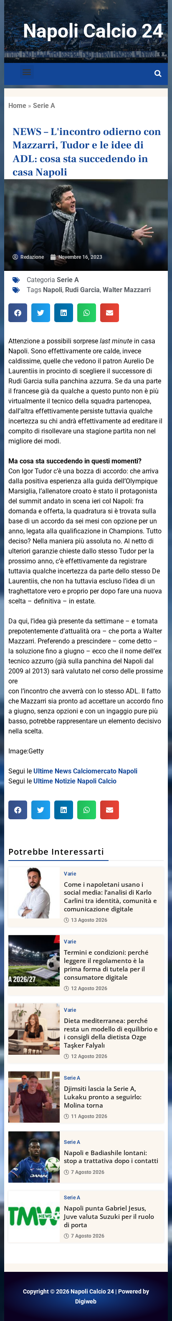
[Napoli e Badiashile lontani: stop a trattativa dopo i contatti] (34, 1157)
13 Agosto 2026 (89, 920)
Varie (70, 873)
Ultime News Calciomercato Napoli (85, 771)
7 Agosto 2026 (87, 1172)
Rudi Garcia (82, 290)
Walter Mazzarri (127, 290)
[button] (27, 72)
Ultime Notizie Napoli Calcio (74, 781)
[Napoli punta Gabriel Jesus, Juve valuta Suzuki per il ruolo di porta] (34, 1216)
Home (17, 106)
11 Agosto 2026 (89, 1116)
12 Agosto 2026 (89, 988)
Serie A (44, 106)
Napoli (52, 290)
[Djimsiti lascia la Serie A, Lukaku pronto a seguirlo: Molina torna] (34, 1097)
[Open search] (158, 73)
